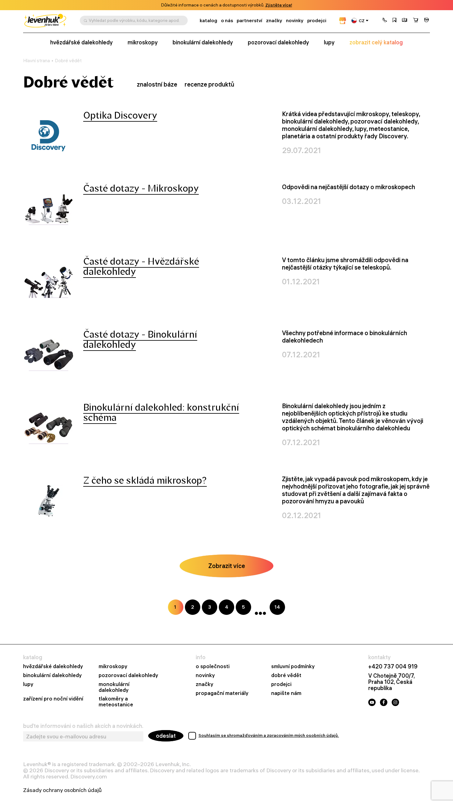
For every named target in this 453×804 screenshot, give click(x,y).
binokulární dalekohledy (203, 42)
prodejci (316, 20)
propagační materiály (222, 693)
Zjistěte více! (278, 5)
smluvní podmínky (293, 666)
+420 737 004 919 (393, 667)
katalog (208, 20)
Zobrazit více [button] (226, 566)
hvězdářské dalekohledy (81, 42)
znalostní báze (157, 84)
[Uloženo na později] (394, 20)
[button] (384, 20)
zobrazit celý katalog (376, 42)
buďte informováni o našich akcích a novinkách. (83, 726)
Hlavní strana (36, 60)
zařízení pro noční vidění (53, 699)
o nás (227, 20)
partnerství (249, 20)
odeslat (166, 735)
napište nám (286, 693)
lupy (329, 42)
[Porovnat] (404, 20)
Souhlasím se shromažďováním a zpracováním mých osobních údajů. (268, 735)
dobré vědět (286, 675)
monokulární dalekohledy (114, 687)
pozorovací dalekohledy (278, 42)
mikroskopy (143, 42)
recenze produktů (209, 84)
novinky (295, 20)
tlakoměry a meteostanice (116, 702)
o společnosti (213, 666)
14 (277, 607)
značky (274, 20)
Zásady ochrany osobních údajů (62, 790)
